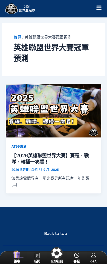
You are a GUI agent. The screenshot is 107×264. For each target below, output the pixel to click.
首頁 (17, 37)
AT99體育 (18, 146)
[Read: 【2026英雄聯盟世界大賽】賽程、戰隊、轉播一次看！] (53, 110)
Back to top (53, 233)
